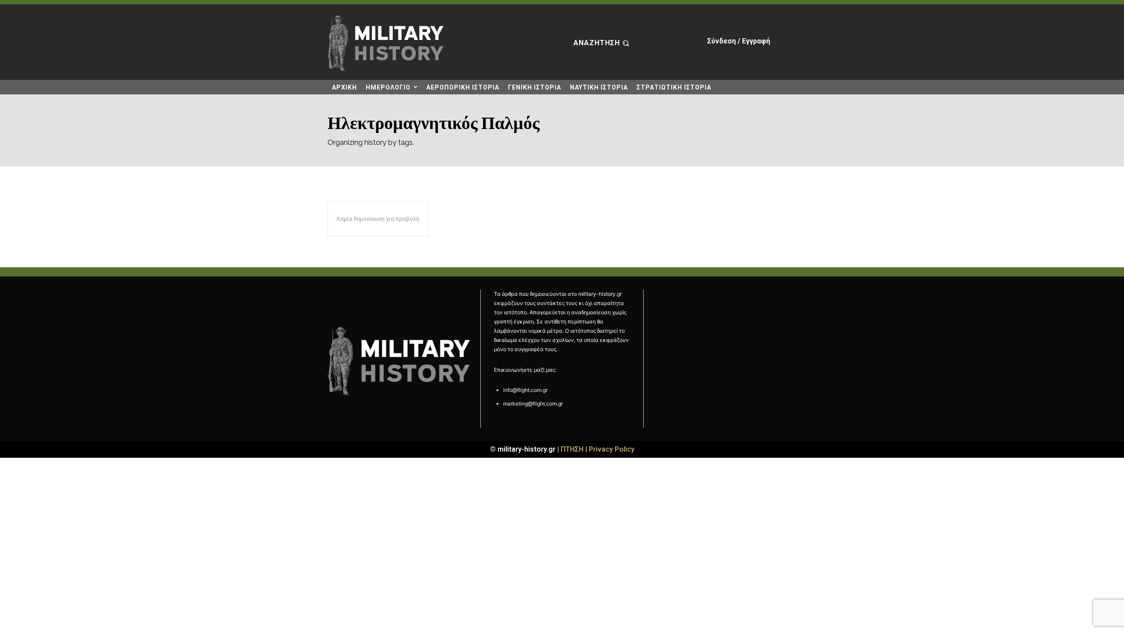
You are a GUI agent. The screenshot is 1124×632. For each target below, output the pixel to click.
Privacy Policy (611, 449)
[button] (602, 43)
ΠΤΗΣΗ (572, 449)
